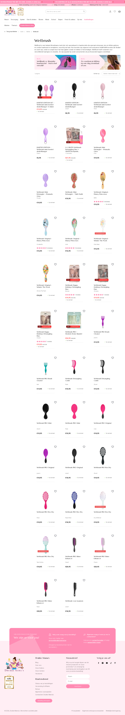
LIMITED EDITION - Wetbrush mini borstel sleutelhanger (73, 105)
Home (21, 31)
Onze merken (39, 671)
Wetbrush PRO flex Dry (102, 467)
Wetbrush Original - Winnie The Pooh (101, 240)
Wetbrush (35, 31)
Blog (36, 662)
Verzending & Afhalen (42, 686)
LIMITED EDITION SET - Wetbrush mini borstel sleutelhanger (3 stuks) (45, 105)
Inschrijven (78, 686)
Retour (37, 689)
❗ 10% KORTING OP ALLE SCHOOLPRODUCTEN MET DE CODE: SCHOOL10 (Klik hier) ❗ (71, 2)
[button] (14, 20)
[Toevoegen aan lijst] (52, 84)
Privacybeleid (76, 711)
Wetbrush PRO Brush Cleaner (101, 333)
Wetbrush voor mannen (74, 601)
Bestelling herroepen (44, 700)
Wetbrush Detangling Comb (73, 380)
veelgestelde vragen (94, 642)
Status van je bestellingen (44, 683)
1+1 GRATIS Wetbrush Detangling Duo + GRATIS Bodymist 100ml (73, 149)
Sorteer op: (97, 73)
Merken (28, 31)
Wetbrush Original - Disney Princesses (101, 193)
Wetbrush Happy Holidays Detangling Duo (73, 287)
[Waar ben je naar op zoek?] (84, 11)
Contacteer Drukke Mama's (44, 695)
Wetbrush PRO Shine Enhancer (73, 557)
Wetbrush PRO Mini (44, 423)
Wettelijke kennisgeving (113, 711)
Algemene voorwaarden (43, 692)
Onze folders (39, 668)
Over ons (38, 665)
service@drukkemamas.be (57, 640)
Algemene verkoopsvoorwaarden (93, 711)
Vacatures (38, 674)
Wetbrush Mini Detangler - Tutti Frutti (74, 193)
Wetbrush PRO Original (102, 423)
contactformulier (97, 640)
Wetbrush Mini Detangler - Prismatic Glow (102, 149)
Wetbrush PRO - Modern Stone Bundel (73, 333)
